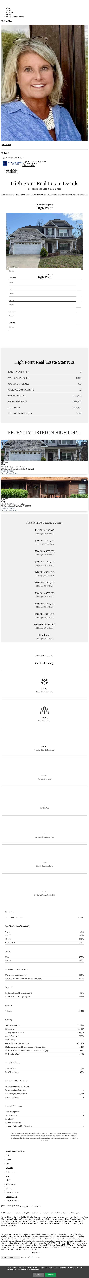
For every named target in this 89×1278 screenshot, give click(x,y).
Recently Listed (42, 194)
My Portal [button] (9, 14)
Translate (37, 1257)
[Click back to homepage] (11, 163)
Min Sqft (12, 312)
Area (7, 1176)
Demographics (68, 194)
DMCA (8, 1188)
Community (10, 1172)
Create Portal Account (16, 158)
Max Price (12, 278)
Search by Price (55, 194)
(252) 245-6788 (6, 145)
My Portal (34, 164)
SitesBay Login (11, 1197)
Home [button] (8, 8)
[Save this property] (84, 444)
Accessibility (10, 1184)
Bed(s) (11, 289)
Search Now (15, 335)
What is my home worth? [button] (15, 17)
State (7, 1155)
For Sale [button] (9, 10)
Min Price (12, 267)
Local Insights (80, 194)
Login (3, 158)
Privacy (8, 1180)
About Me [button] (9, 12)
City (7, 1163)
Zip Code (9, 1168)
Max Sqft (12, 323)
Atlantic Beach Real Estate (15, 1151)
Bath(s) (11, 300)
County (8, 1159)
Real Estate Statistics (26, 194)
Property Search (10, 194)
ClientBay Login (12, 1192)
